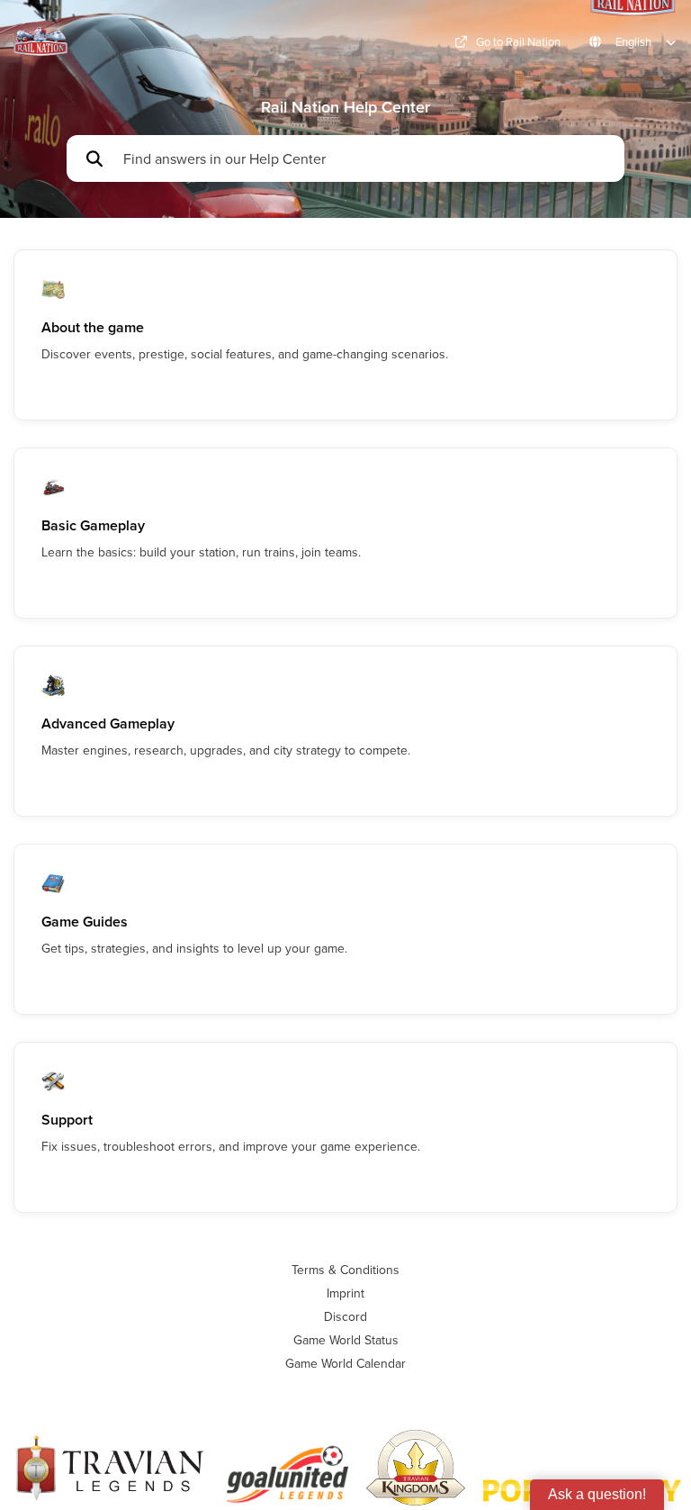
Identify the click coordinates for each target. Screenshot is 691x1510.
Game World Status (346, 1340)
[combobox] (365, 158)
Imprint (345, 1293)
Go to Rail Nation (518, 42)
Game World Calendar (345, 1363)
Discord (345, 1316)
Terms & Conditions (345, 1269)
